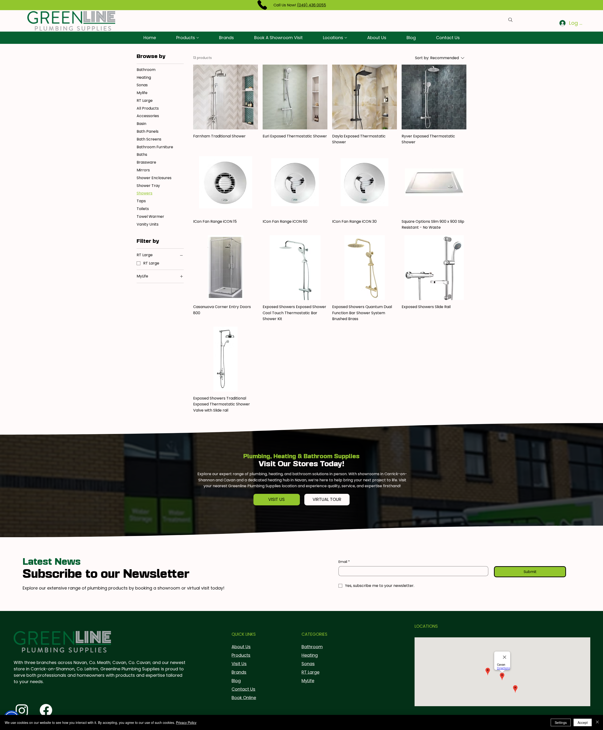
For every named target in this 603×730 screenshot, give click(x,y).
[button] (276, 499)
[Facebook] (46, 710)
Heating (310, 655)
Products (241, 655)
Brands (239, 672)
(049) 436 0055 (311, 5)
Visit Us (239, 664)
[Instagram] (22, 710)
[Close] (597, 722)
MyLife (308, 681)
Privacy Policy (186, 722)
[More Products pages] (197, 38)
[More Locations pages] (346, 38)
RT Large (310, 672)
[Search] (510, 20)
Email (344, 562)
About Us (241, 647)
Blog (236, 681)
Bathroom (312, 647)
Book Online (244, 698)
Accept (583, 722)
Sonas (308, 664)
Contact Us (243, 689)
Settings (561, 722)
